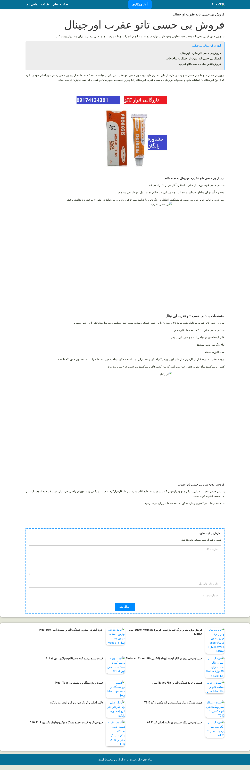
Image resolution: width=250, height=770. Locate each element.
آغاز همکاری (140, 4)
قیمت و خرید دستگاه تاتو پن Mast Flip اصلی (177, 682)
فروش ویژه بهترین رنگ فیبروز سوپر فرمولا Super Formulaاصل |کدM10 (165, 632)
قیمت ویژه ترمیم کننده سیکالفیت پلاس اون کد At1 (74, 658)
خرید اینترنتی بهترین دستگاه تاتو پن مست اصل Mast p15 (71, 629)
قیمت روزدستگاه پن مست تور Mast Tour (79, 682)
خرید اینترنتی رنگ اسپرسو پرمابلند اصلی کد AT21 (174, 722)
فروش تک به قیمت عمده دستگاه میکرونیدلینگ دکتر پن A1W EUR (66, 722)
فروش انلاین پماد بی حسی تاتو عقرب (200, 64)
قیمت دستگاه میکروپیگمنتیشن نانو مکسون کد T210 (173, 702)
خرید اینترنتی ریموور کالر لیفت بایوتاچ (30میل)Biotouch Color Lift (164, 658)
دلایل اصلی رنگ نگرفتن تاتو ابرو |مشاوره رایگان (76, 702)
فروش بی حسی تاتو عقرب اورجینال (200, 53)
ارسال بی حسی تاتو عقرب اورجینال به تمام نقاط (193, 58)
